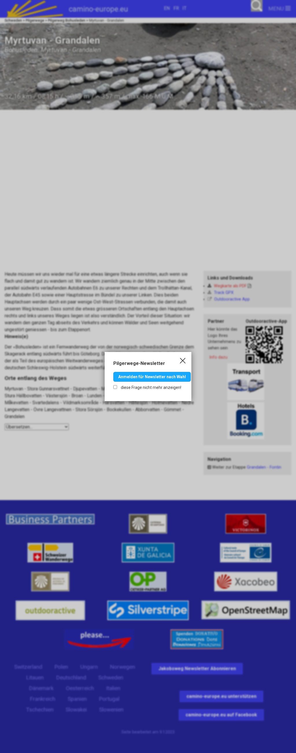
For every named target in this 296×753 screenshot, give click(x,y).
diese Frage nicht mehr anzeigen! (150, 387)
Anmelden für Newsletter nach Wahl (152, 376)
